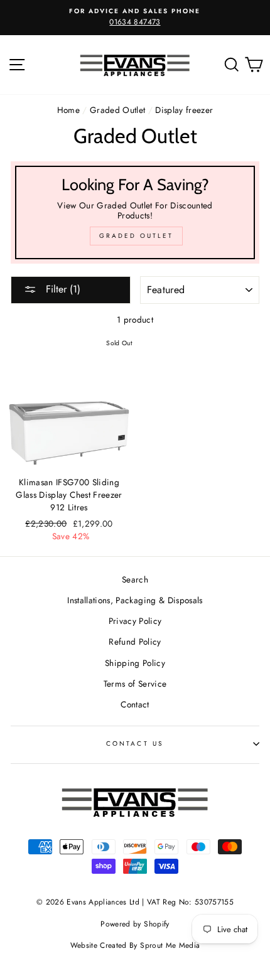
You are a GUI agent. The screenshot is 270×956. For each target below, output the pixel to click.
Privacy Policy (135, 621)
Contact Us (135, 743)
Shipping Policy (135, 663)
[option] (135, 17)
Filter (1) (61, 289)
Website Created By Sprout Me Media (135, 945)
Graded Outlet (117, 110)
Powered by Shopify (134, 924)
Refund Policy (135, 641)
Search (135, 579)
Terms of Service (135, 683)
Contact (135, 704)
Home (68, 110)
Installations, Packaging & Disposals (134, 600)
